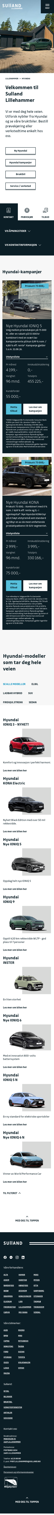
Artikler (8, 1412)
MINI (20, 1335)
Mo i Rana (23, 1312)
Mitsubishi (23, 1341)
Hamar (22, 1274)
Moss (36, 1274)
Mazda (7, 1373)
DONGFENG (8, 1346)
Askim (6, 1280)
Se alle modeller (14, 684)
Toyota (21, 1357)
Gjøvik (7, 1312)
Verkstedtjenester (13, 1407)
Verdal (37, 1312)
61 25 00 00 (16, 1458)
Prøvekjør (27, 217)
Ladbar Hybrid (12, 693)
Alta (6, 1274)
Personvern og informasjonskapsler (19, 1472)
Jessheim (23, 1291)
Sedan (33, 702)
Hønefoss (23, 1285)
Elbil (35, 684)
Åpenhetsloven (10, 1467)
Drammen (8, 1296)
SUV (30, 693)
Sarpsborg (39, 1291)
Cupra (6, 1341)
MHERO (21, 1330)
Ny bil (6, 1391)
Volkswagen (24, 1362)
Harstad (23, 1280)
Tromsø (37, 1301)
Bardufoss (9, 1285)
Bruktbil (8, 1402)
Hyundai (8, 1357)
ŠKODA (21, 1346)
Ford (6, 1351)
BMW (6, 1335)
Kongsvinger (25, 1296)
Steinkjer (38, 1296)
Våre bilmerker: (12, 1323)
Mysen (37, 1280)
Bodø (6, 1291)
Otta (36, 1285)
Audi (6, 1330)
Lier (20, 1301)
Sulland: (8, 1384)
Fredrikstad (10, 1307)
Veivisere (8, 1418)
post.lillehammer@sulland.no (25, 1461)
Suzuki (21, 1351)
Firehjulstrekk (13, 702)
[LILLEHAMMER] (11, 5)
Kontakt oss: (10, 1428)
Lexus (6, 1368)
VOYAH (21, 1368)
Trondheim (39, 1307)
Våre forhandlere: (13, 1267)
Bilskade (8, 1396)
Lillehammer (11, 78)
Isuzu (6, 1362)
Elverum (8, 1301)
